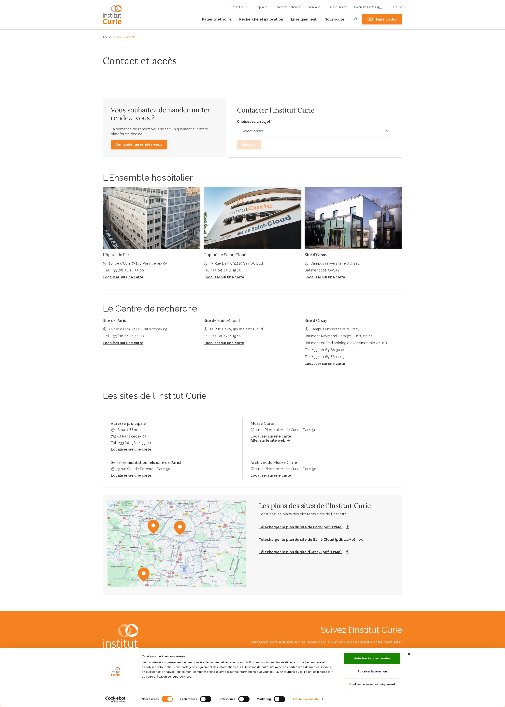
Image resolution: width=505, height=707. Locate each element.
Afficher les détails (305, 699)
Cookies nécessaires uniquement (372, 684)
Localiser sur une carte (271, 436)
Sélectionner (253, 131)
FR (395, 6)
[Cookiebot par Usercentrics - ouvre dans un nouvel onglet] (115, 699)
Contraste (365, 7)
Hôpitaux (261, 7)
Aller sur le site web (268, 440)
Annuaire (314, 7)
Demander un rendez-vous (138, 144)
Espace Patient (337, 7)
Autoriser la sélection (372, 671)
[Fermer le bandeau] (409, 654)
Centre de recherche (288, 7)
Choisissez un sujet (255, 121)
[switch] (205, 699)
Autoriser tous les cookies (372, 658)
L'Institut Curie (239, 7)
